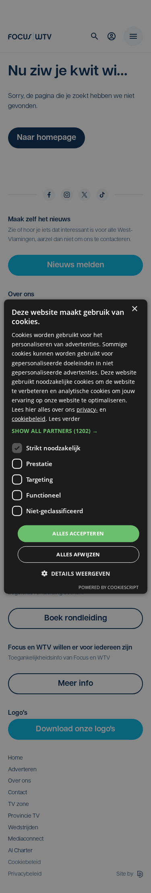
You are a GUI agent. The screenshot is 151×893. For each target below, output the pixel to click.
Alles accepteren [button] (78, 533)
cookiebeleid (29, 419)
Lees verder (64, 419)
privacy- (87, 409)
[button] (75, 431)
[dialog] (75, 446)
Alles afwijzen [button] (78, 554)
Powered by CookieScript (109, 587)
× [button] (134, 309)
